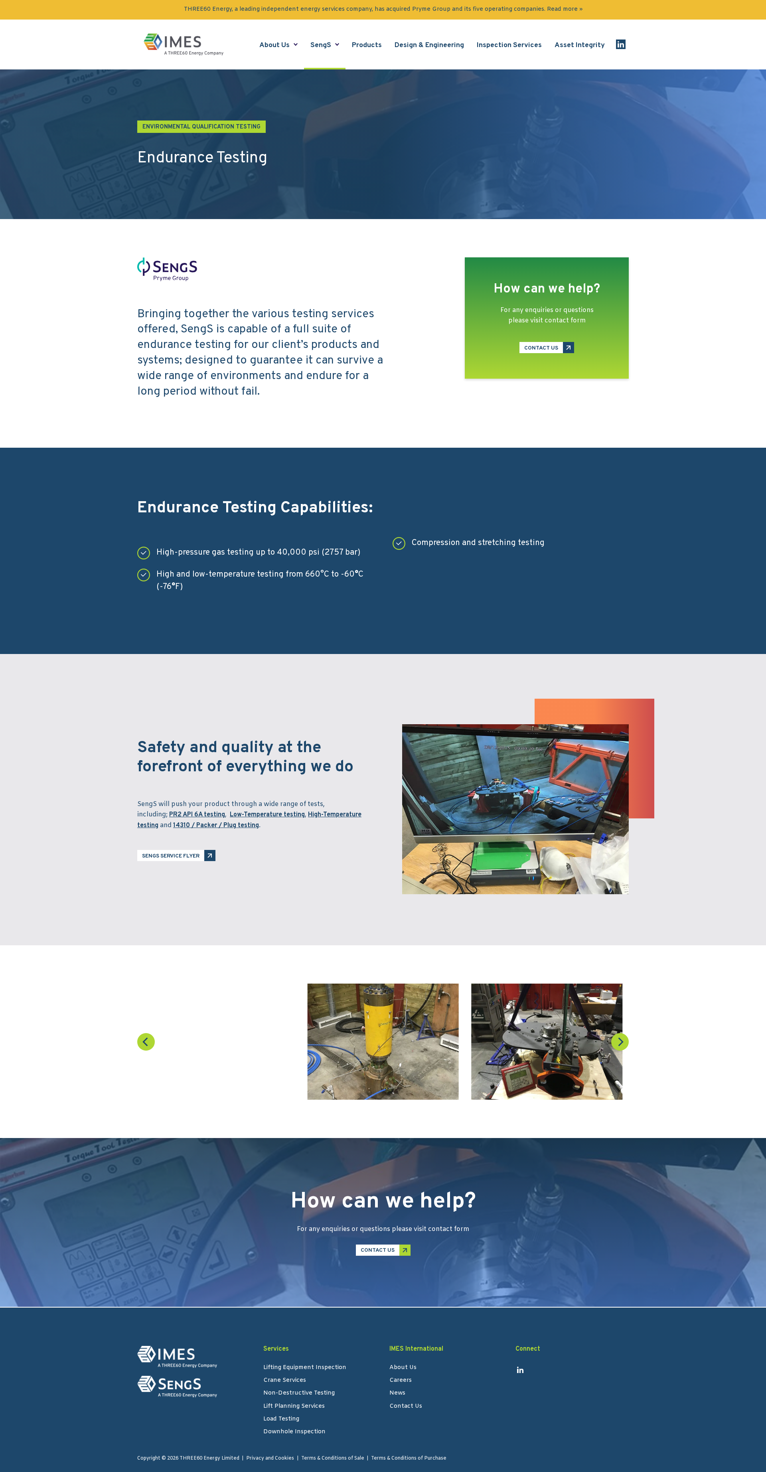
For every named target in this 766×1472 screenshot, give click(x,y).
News (397, 1394)
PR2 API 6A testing (197, 815)
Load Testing (281, 1420)
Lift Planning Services (294, 1407)
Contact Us (405, 1407)
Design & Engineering (429, 45)
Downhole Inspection (294, 1432)
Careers (400, 1381)
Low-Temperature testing (267, 815)
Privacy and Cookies (270, 1458)
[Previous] (146, 1042)
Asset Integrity (580, 45)
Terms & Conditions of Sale (332, 1458)
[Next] (620, 1042)
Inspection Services (509, 45)
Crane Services (284, 1381)
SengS (320, 45)
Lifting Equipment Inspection (304, 1368)
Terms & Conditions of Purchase (408, 1458)
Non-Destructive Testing (299, 1394)
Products (367, 45)
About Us (274, 45)
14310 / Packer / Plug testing (216, 826)
